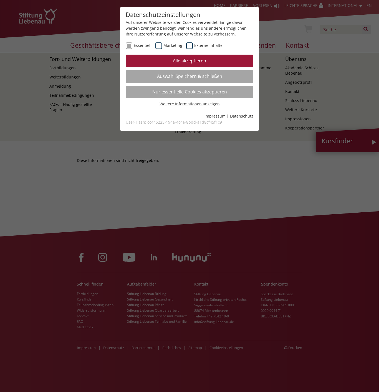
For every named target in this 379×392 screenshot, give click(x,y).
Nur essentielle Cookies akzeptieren (189, 92)
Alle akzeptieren (189, 61)
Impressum (215, 116)
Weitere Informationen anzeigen (190, 103)
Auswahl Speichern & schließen (189, 76)
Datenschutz (241, 116)
